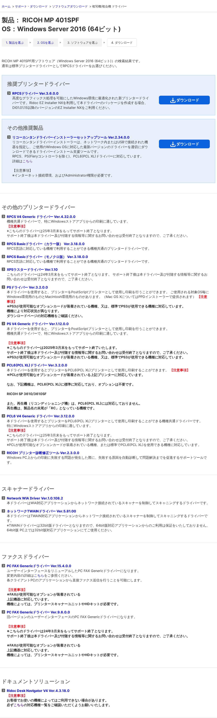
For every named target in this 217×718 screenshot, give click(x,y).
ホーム (6, 6)
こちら (27, 161)
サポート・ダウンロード (31, 6)
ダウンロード (187, 100)
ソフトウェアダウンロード (70, 6)
